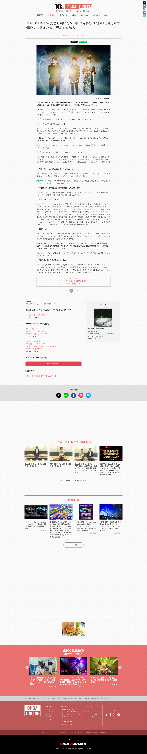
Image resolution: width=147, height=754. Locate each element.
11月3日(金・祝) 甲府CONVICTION (37, 334)
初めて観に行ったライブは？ (72, 714)
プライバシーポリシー (75, 732)
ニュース (107, 15)
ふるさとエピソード (69, 719)
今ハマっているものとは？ (71, 724)
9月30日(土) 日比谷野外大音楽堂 (36, 315)
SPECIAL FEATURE (90, 717)
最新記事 (40, 15)
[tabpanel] (43, 672)
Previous (27, 668)
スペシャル (85, 15)
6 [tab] (81, 691)
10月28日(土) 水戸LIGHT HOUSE (36, 331)
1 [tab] (66, 691)
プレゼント (96, 15)
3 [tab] (72, 691)
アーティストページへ (74, 480)
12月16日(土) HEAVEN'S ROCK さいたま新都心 (41, 346)
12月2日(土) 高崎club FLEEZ (35, 341)
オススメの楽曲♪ (67, 722)
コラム (73, 15)
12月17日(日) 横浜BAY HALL (35, 349)
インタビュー (51, 15)
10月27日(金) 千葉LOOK (33, 329)
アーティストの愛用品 (69, 712)
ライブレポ (63, 15)
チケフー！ (86, 709)
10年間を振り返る (68, 709)
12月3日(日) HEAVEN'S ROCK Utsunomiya (39, 344)
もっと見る (74, 545)
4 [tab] (75, 691)
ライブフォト (87, 712)
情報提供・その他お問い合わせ (96, 732)
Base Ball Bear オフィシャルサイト (42, 376)
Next (120, 668)
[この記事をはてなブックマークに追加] (88, 396)
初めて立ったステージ (69, 717)
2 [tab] (69, 691)
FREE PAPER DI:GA (90, 714)
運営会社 (63, 732)
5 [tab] (78, 691)
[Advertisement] (73, 419)
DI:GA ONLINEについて (48, 732)
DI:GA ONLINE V (89, 706)
